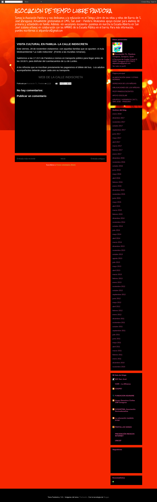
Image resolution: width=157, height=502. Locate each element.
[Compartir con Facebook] (68, 83)
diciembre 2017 (118, 118)
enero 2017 (116, 154)
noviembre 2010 (118, 367)
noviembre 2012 (118, 286)
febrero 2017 (117, 150)
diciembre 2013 (118, 246)
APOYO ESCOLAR (119, 95)
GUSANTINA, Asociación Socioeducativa (125, 410)
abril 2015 (116, 206)
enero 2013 (116, 282)
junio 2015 (116, 198)
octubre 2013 (117, 254)
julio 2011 (116, 335)
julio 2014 (116, 230)
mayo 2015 (116, 202)
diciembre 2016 (118, 158)
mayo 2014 (116, 234)
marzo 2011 (117, 351)
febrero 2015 (117, 214)
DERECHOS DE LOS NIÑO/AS (124, 83)
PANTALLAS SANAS (123, 427)
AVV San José (121, 379)
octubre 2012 (117, 290)
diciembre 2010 (118, 363)
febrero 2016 (117, 182)
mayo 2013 (116, 266)
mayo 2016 (116, 174)
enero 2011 (116, 359)
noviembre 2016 (118, 162)
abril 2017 (116, 142)
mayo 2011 (116, 343)
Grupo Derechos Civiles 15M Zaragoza (125, 401)
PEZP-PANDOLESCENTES (122, 91)
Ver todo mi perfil (119, 66)
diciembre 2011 (118, 319)
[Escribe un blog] (63, 83)
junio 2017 (116, 134)
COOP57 (118, 389)
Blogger (106, 497)
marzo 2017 (117, 146)
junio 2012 (116, 298)
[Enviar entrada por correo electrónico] (56, 83)
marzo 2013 (117, 274)
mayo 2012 (116, 302)
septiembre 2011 (118, 331)
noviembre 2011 (118, 322)
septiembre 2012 (119, 294)
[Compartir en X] (65, 83)
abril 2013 (116, 270)
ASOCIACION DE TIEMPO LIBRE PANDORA (63, 10)
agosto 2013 (117, 258)
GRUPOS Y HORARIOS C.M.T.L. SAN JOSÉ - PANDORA (125, 101)
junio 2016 (116, 170)
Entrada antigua (98, 159)
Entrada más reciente (26, 159)
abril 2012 (116, 306)
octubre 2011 (117, 326)
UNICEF (118, 441)
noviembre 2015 (118, 194)
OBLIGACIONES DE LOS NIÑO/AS (126, 87)
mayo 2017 (116, 138)
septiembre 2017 (119, 130)
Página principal (118, 73)
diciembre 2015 (118, 190)
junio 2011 (116, 339)
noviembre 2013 (118, 250)
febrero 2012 (117, 310)
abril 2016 (116, 178)
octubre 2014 (117, 226)
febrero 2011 (117, 355)
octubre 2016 (117, 166)
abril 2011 (116, 347)
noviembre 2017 (118, 122)
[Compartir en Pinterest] (70, 83)
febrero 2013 (117, 278)
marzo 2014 (117, 242)
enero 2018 (116, 114)
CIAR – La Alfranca (123, 384)
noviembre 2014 (118, 222)
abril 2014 (116, 238)
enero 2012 (116, 314)
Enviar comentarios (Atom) (65, 165)
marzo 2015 (117, 210)
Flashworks (83, 497)
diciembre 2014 (118, 218)
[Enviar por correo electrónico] (61, 83)
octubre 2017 (117, 126)
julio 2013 (116, 262)
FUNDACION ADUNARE (124, 396)
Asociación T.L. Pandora (125, 54)
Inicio (63, 159)
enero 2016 (116, 186)
